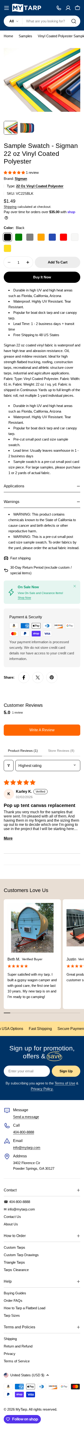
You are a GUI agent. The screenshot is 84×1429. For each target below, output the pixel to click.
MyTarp (21, 1409)
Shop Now (24, 597)
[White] (74, 237)
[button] (15, 172)
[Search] (74, 21)
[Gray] (30, 237)
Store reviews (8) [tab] (61, 750)
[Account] (68, 8)
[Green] (18, 237)
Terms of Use (65, 1083)
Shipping (10, 207)
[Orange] (41, 237)
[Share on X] (37, 677)
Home (8, 36)
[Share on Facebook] (23, 677)
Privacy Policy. (42, 1089)
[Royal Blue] (52, 237)
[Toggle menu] (6, 8)
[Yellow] (7, 248)
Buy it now (42, 277)
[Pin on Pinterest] (51, 677)
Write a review (42, 730)
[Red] (63, 237)
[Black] (7, 237)
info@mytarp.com (26, 1147)
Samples (25, 36)
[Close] (74, 586)
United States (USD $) (27, 1375)
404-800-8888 (23, 1132)
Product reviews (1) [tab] (23, 750)
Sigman (21, 179)
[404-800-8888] (59, 8)
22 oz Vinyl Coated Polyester (39, 186)
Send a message (26, 1117)
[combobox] (42, 21)
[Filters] (9, 765)
